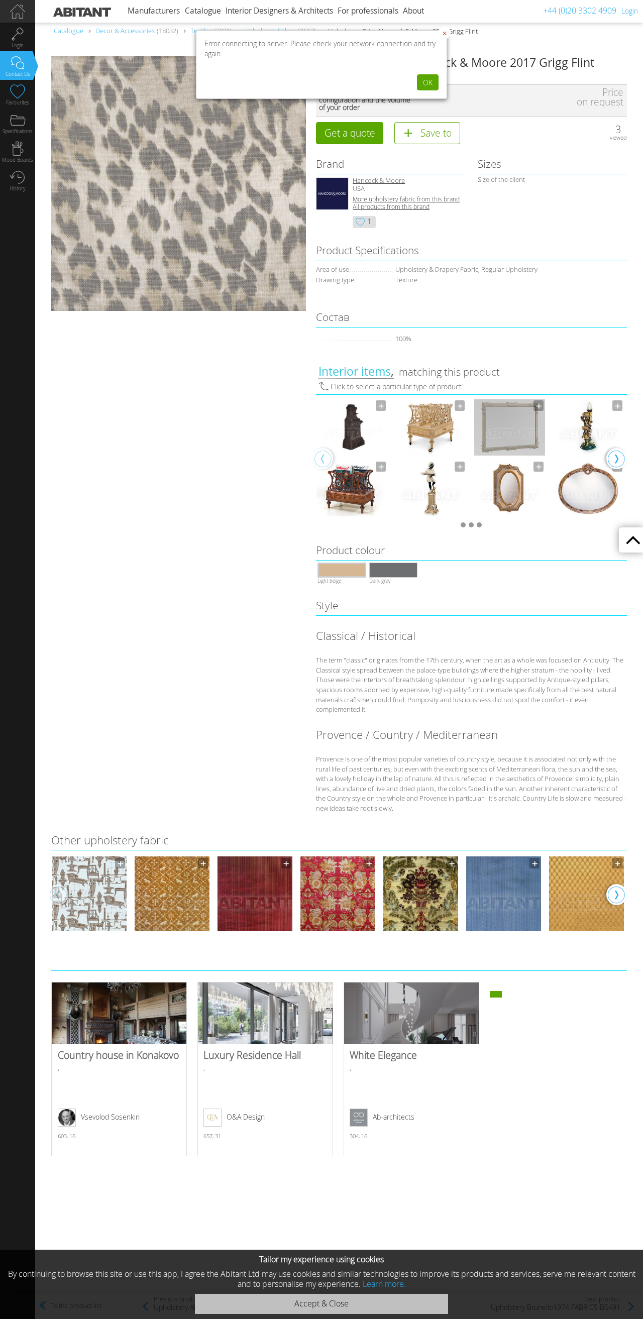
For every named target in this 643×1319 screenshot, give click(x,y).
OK (428, 82)
